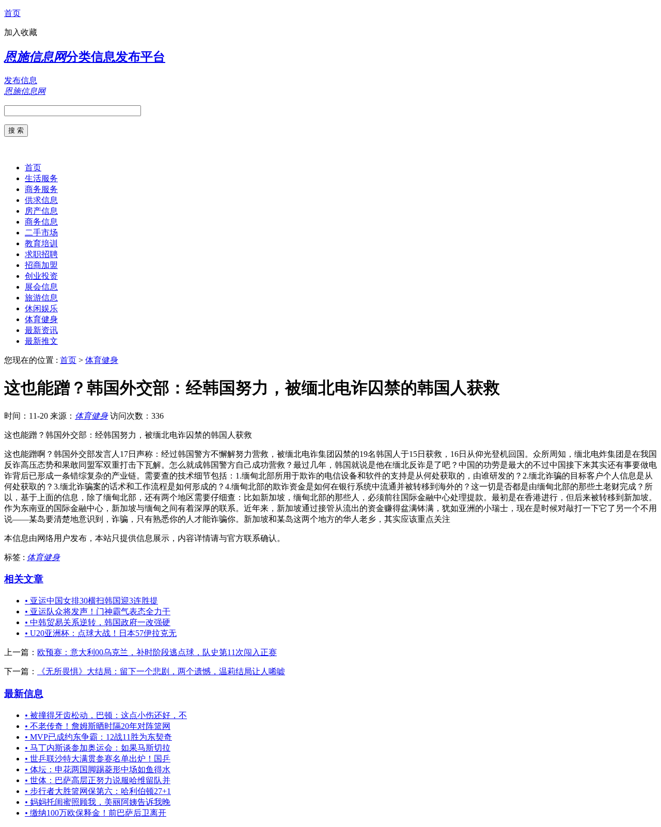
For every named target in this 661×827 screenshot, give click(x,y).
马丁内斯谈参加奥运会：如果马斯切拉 (97, 747)
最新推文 (41, 341)
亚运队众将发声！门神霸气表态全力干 (97, 611)
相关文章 (23, 579)
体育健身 (41, 319)
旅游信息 (41, 297)
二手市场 (41, 232)
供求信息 (41, 200)
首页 (12, 13)
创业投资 (41, 276)
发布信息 (20, 80)
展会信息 (41, 286)
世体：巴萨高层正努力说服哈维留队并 (97, 780)
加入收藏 (20, 32)
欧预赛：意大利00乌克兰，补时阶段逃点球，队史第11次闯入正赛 (157, 652)
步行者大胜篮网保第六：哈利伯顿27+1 (98, 791)
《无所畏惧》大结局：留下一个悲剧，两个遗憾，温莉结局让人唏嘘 (161, 671)
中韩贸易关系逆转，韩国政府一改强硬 (97, 622)
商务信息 (41, 221)
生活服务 (41, 178)
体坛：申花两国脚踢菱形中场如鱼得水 (97, 769)
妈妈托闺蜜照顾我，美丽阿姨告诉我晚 (97, 802)
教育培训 (41, 243)
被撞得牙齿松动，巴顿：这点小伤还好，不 (106, 715)
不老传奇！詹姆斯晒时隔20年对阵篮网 (97, 726)
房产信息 (41, 210)
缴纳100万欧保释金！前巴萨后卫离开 (95, 812)
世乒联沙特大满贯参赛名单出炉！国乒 (97, 758)
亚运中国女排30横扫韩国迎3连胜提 (91, 600)
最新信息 (23, 693)
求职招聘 (41, 254)
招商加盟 (41, 265)
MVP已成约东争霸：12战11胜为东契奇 (98, 737)
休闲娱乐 (41, 308)
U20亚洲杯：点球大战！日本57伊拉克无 (101, 633)
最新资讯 (41, 330)
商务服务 (41, 189)
